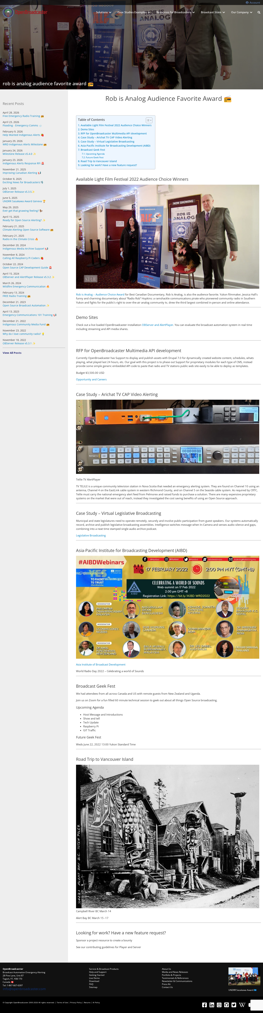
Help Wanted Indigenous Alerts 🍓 (23, 135)
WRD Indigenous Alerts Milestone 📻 (25, 144)
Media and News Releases (175, 971)
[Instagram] (219, 1005)
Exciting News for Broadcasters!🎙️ (23, 182)
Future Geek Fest (94, 157)
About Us (166, 968)
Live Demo (94, 978)
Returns (87, 1002)
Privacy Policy (76, 1002)
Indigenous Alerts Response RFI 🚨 (23, 163)
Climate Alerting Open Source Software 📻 (28, 229)
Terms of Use (62, 1002)
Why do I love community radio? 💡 (24, 334)
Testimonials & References (175, 978)
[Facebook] (204, 1005)
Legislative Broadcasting (91, 535)
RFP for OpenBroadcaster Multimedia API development (114, 133)
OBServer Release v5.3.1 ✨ (19, 343)
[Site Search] (259, 12)
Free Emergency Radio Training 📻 (23, 116)
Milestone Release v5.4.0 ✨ (19, 154)
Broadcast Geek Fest (93, 149)
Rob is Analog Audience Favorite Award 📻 (48, 83)
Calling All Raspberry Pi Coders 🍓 (23, 258)
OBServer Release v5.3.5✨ (19, 191)
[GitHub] (226, 1005)
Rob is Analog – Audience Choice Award (100, 294)
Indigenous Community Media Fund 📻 (26, 324)
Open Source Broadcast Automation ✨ (26, 305)
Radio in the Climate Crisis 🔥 (20, 239)
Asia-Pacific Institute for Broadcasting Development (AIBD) (115, 145)
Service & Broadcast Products (104, 968)
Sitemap (93, 987)
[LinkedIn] (211, 1005)
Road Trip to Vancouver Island (99, 161)
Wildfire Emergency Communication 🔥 (26, 286)
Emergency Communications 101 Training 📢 (29, 315)
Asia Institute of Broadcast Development (100, 664)
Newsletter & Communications (177, 981)
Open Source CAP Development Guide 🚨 (27, 267)
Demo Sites (87, 129)
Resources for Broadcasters (173, 12)
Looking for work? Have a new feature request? (109, 165)
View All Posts (12, 352)
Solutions (102, 12)
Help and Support (97, 971)
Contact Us (167, 987)
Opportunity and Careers (91, 379)
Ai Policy (96, 1002)
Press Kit (166, 984)
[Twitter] (233, 1005)
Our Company (240, 12)
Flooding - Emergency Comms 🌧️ (22, 125)
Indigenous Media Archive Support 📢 (25, 248)
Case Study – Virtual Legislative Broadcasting (107, 141)
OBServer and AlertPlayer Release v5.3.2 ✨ (29, 277)
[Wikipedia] (242, 1005)
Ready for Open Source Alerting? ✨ (24, 220)
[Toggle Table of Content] (147, 120)
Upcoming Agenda (95, 153)
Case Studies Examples (132, 12)
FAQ (91, 984)
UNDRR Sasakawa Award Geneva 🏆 (24, 201)
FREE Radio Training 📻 (16, 296)
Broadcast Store (211, 12)
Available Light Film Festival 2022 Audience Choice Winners (116, 125)
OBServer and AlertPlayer (157, 325)
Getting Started (96, 975)
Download (94, 981)
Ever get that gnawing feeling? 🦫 (23, 210)
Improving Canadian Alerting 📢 (22, 172)
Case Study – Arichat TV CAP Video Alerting (106, 137)
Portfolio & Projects (171, 975)
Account (254, 2)
